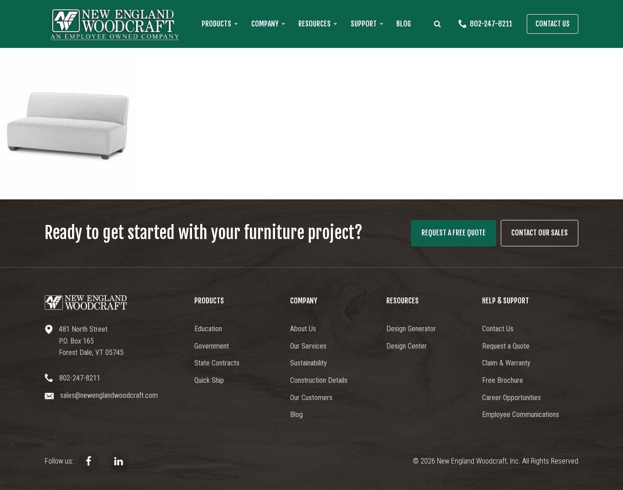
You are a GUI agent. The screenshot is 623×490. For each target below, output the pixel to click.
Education (208, 328)
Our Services (308, 346)
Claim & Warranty (506, 363)
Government (211, 346)
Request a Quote (506, 346)
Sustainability (308, 363)
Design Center (406, 346)
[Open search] (437, 24)
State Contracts (216, 363)
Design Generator (411, 328)
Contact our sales (539, 232)
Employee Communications (520, 414)
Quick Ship (209, 380)
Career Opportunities (511, 397)
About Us (303, 328)
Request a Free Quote (453, 232)
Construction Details (319, 380)
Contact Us (552, 23)
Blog (403, 23)
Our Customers (311, 397)
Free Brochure (502, 380)
